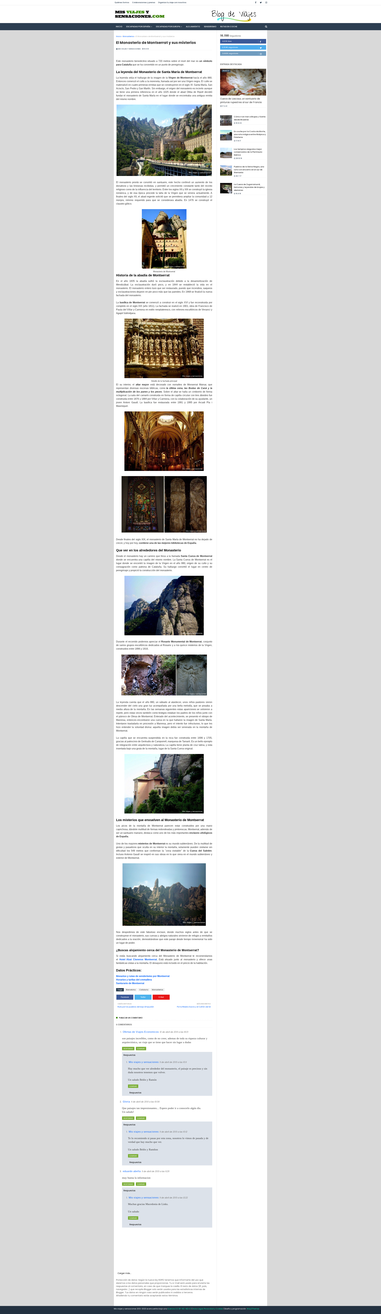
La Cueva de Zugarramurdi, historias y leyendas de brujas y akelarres (249, 187)
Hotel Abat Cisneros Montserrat (138, 959)
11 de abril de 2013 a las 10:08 (145, 1101)
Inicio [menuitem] (119, 26)
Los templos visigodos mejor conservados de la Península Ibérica (248, 152)
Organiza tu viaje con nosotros (172, 2)
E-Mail (161, 997)
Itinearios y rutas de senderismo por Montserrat (143, 976)
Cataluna (143, 989)
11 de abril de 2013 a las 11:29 (155, 1171)
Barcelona (131, 989)
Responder (128, 1048)
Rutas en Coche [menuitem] (228, 26)
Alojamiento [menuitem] (193, 26)
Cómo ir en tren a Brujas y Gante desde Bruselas (250, 118)
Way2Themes (253, 1308)
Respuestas (129, 1055)
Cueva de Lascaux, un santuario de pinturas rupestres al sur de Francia (241, 100)
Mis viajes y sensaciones (129, 49)
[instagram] (265, 2)
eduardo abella (132, 1171)
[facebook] (255, 2)
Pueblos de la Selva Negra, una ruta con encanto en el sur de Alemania (249, 169)
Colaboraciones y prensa (143, 2)
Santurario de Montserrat (130, 983)
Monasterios (128, 36)
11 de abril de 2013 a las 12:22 (174, 1197)
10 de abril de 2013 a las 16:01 (174, 1031)
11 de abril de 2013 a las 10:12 (173, 1131)
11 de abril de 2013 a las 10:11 (173, 1062)
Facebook (125, 997)
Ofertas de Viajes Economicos (141, 1032)
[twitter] (261, 2)
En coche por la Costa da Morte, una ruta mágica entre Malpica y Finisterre (250, 134)
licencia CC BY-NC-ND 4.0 (180, 1308)
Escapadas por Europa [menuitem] (168, 26)
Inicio (118, 36)
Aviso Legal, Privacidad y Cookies (208, 1308)
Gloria (126, 1101)
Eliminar (141, 1048)
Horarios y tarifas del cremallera (134, 979)
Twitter (143, 997)
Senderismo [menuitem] (210, 26)
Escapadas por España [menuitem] (138, 26)
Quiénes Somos (122, 2)
